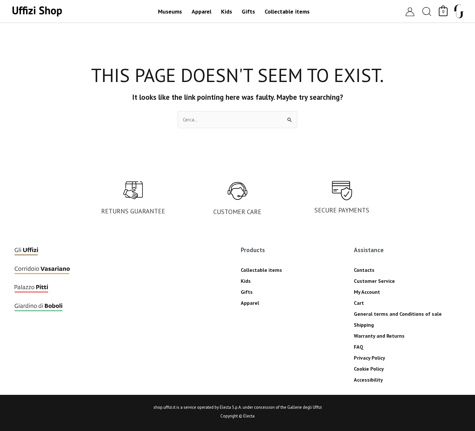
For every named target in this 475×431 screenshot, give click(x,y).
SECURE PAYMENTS (341, 210)
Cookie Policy (369, 368)
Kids (246, 281)
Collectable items (261, 270)
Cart (359, 303)
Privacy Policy (369, 357)
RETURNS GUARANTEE (133, 211)
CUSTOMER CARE (237, 212)
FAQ (359, 347)
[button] (426, 11)
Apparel (250, 303)
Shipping (364, 325)
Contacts (364, 270)
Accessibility (368, 379)
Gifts (247, 292)
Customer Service (374, 281)
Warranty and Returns (379, 336)
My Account (367, 292)
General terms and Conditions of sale (398, 314)
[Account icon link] (410, 11)
